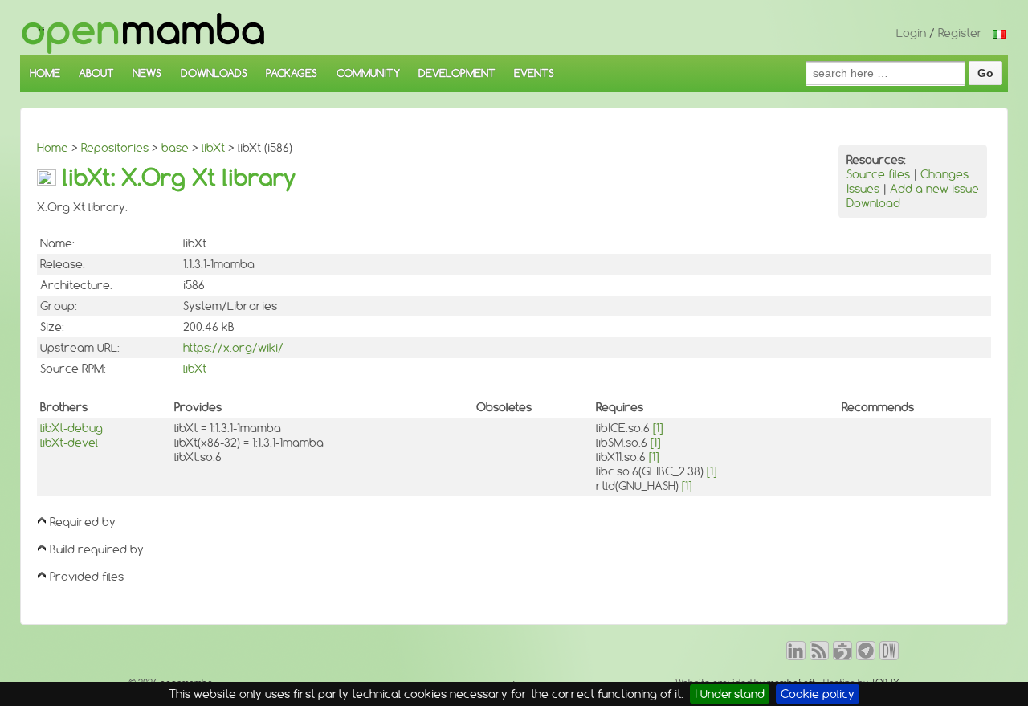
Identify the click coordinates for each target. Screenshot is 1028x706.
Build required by (97, 549)
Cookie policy (818, 694)
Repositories (115, 148)
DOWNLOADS (214, 73)
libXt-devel (69, 442)
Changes (944, 174)
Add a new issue (934, 189)
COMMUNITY (368, 73)
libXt (213, 148)
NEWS (147, 73)
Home (52, 148)
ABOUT (96, 73)
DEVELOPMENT (457, 73)
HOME (45, 73)
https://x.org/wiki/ (233, 348)
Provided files (87, 576)
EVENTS (534, 73)
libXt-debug (71, 428)
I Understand (730, 694)
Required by (83, 522)
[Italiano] (999, 33)
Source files (878, 174)
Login (911, 33)
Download (873, 203)
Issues (862, 189)
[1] (658, 428)
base (175, 148)
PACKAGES (291, 73)
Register (960, 33)
